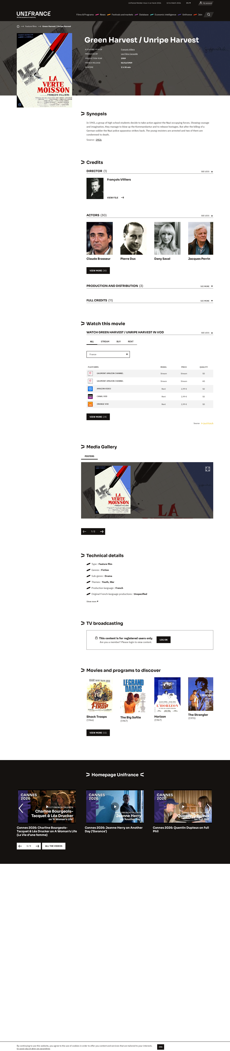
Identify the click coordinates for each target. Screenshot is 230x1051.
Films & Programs (85, 14)
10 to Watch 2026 (174, 3)
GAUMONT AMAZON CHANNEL (109, 373)
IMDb (99, 139)
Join (200, 14)
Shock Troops (96, 717)
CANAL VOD (101, 396)
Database (144, 14)
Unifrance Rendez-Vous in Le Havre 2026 (144, 3)
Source (197, 423)
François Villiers (128, 49)
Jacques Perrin (199, 259)
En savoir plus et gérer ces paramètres (33, 1048)
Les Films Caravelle (129, 54)
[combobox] (108, 354)
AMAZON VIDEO (103, 388)
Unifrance (187, 14)
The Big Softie (130, 717)
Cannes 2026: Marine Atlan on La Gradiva (196, 828)
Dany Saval (162, 259)
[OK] (160, 1047)
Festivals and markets (122, 14)
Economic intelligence (165, 14)
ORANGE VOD (102, 404)
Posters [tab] (89, 456)
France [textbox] (93, 354)
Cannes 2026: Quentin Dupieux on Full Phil (126, 829)
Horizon (160, 716)
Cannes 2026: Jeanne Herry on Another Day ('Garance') (59, 829)
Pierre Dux (128, 259)
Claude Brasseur (98, 259)
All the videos (53, 846)
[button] (207, 469)
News (103, 14)
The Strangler (198, 715)
